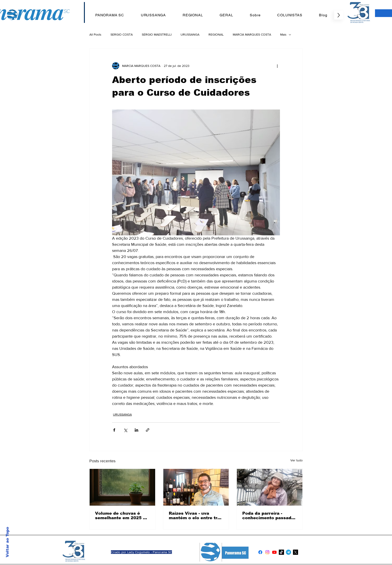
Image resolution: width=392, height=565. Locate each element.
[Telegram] (288, 552)
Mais (283, 34)
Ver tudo (296, 460)
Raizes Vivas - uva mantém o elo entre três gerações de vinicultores (196, 515)
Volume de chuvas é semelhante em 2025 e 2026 (120, 515)
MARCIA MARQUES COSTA (252, 34)
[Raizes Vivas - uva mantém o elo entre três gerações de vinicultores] (196, 487)
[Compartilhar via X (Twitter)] (125, 430)
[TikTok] (281, 552)
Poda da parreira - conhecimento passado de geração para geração (268, 515)
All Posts (95, 34)
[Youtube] (274, 552)
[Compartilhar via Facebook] (114, 430)
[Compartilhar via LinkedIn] (136, 430)
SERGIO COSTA (121, 34)
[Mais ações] (277, 65)
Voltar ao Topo (7, 542)
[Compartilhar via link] (147, 430)
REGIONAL (216, 34)
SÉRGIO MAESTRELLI (157, 34)
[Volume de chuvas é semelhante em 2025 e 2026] (122, 487)
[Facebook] (260, 552)
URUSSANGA (190, 34)
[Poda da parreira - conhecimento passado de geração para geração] (269, 487)
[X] (295, 552)
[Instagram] (267, 552)
